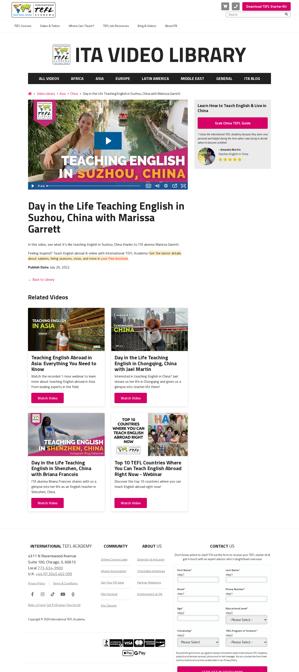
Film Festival (109, 594)
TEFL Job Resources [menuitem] (116, 25)
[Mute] (157, 186)
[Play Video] (32, 186)
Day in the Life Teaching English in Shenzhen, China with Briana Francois (61, 468)
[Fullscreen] (183, 186)
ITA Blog (252, 78)
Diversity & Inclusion (151, 559)
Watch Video (48, 398)
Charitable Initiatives (151, 571)
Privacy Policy (36, 583)
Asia (100, 78)
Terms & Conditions (65, 583)
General (224, 78)
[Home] (30, 93)
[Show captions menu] (148, 186)
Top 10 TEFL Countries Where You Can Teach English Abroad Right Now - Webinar (147, 468)
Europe (123, 78)
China (74, 93)
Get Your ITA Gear (112, 582)
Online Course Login (114, 559)
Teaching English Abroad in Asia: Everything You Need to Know (63, 363)
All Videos (49, 78)
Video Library (46, 93)
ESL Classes (109, 605)
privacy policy (215, 665)
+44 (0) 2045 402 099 (54, 574)
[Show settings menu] (166, 186)
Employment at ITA (149, 594)
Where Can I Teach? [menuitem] (81, 25)
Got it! (247, 665)
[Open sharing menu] (174, 186)
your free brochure (114, 258)
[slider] (94, 186)
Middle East (192, 78)
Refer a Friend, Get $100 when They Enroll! (54, 605)
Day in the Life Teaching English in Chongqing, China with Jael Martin (145, 363)
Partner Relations (149, 582)
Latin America (155, 78)
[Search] (286, 14)
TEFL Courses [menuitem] (23, 25)
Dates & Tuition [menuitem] (50, 25)
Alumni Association (114, 571)
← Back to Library (41, 279)
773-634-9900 (50, 568)
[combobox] (257, 14)
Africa (77, 78)
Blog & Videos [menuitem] (147, 25)
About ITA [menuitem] (171, 25)
